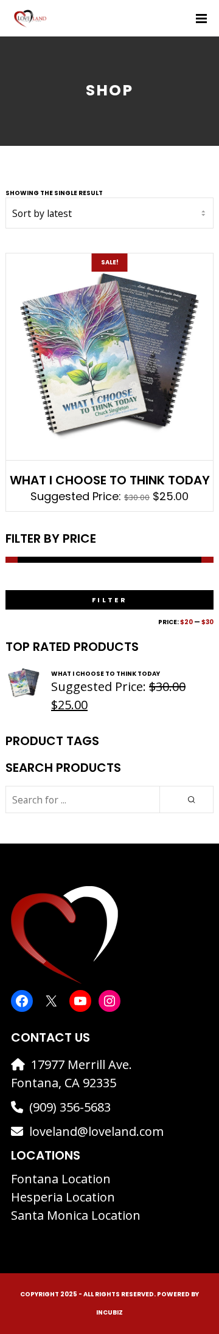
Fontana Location (61, 1179)
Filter (109, 600)
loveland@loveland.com (96, 1131)
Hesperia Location (63, 1197)
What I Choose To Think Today (110, 480)
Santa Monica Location (76, 1215)
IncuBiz (109, 1312)
